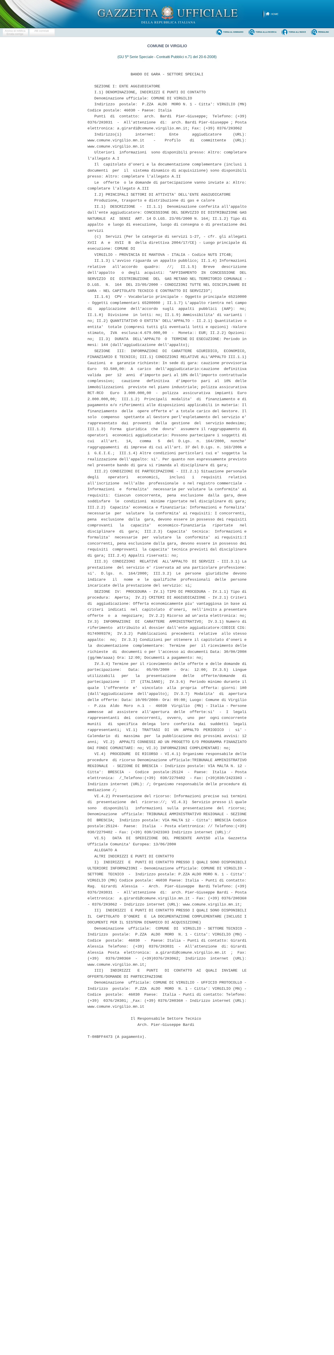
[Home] (167, 13)
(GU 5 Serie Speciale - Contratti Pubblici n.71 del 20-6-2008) (167, 57)
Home (274, 14)
